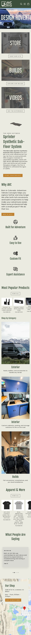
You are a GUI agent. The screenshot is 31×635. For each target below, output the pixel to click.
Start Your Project (13, 175)
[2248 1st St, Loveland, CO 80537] (15, 607)
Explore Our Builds (15, 83)
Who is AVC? (8, 214)
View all (15, 293)
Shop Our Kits (15, 56)
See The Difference (15, 111)
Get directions (13, 600)
